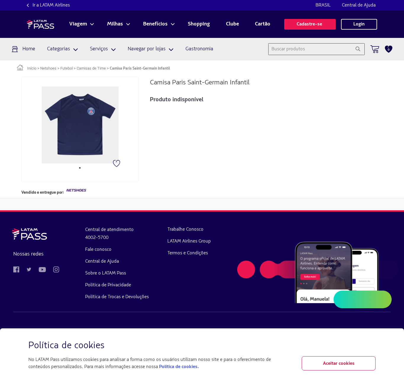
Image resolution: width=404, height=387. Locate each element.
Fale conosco (98, 249)
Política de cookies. (179, 366)
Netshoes (48, 68)
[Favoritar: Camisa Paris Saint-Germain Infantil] (117, 164)
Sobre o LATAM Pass (105, 273)
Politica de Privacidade (108, 285)
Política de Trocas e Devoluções (117, 297)
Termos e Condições (187, 253)
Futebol (66, 68)
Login (359, 24)
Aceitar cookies (339, 363)
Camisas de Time (91, 68)
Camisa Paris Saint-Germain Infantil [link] (140, 68)
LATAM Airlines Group (189, 241)
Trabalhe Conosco (185, 229)
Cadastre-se (310, 24)
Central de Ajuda (359, 5)
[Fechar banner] (371, 346)
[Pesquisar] (357, 49)
